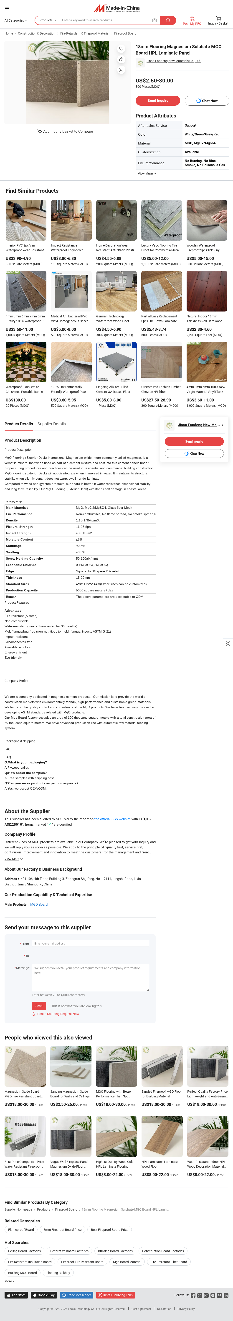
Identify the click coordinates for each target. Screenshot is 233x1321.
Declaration (164, 1309)
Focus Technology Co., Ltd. (84, 1309)
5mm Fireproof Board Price (62, 1229)
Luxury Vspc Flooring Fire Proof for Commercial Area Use (160, 248)
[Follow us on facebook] (193, 1295)
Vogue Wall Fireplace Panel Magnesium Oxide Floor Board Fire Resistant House (69, 1166)
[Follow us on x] (199, 1295)
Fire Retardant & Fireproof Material (84, 33)
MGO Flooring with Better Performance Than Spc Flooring (114, 1096)
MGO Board (39, 904)
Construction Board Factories (163, 1251)
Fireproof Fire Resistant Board (82, 1262)
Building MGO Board (22, 1273)
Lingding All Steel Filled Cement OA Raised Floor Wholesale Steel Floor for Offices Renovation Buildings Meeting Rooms (116, 390)
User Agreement (141, 1309)
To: (27, 956)
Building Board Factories (115, 1251)
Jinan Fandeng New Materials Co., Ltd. (174, 61)
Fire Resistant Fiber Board (169, 1262)
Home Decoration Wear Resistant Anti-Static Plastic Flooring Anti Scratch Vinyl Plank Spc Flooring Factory (115, 248)
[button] (7, 7)
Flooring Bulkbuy (58, 1273)
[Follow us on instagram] (206, 1295)
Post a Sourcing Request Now (55, 1014)
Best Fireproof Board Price (109, 1229)
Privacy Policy (186, 1309)
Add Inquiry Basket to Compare (68, 131)
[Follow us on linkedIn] (226, 1295)
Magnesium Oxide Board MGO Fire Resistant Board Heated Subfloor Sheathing (24, 1096)
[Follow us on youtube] (212, 1295)
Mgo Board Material (127, 1262)
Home (9, 33)
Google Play (44, 1295)
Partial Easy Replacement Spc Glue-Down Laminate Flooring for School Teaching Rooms (161, 319)
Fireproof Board (125, 33)
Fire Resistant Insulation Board (30, 1262)
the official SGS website (112, 819)
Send (39, 1006)
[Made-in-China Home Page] (116, 7)
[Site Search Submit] (168, 20)
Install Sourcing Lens (118, 1295)
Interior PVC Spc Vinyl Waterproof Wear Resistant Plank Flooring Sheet (25, 248)
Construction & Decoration (36, 33)
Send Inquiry (158, 100)
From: (25, 944)
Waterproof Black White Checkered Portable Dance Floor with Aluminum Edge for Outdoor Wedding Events (26, 390)
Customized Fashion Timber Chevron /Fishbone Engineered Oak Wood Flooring (161, 390)
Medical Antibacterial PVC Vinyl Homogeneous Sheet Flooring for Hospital (69, 319)
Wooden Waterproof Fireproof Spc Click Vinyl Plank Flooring (203, 248)
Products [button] (46, 20)
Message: (23, 968)
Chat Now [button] (210, 101)
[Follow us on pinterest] (219, 1295)
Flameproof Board (21, 1229)
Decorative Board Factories (69, 1251)
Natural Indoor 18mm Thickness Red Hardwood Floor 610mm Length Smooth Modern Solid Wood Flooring (206, 319)
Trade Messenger (76, 1295)
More (9, 1281)
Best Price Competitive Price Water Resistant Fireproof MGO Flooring (24, 1166)
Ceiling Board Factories (24, 1251)
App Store (16, 1295)
